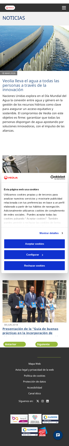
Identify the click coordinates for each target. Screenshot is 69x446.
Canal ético (34, 393)
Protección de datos (34, 381)
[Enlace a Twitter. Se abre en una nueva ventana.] (38, 401)
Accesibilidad (34, 387)
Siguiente (43, 344)
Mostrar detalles (49, 233)
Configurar (32, 254)
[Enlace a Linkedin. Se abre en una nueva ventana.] (47, 401)
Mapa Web (34, 363)
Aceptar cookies (34, 243)
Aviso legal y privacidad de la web (34, 369)
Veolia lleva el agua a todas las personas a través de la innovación (31, 85)
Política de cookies (34, 375)
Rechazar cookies (34, 265)
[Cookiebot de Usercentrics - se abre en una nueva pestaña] (50, 177)
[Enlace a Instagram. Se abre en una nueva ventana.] (42, 401)
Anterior (10, 344)
